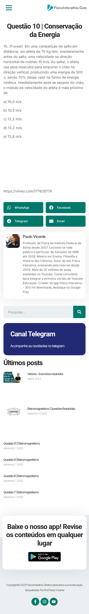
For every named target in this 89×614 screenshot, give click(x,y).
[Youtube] (54, 602)
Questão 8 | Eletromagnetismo (21, 476)
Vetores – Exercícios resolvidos (45, 374)
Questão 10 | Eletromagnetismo (21, 443)
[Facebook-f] (35, 602)
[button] (9, 7)
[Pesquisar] (79, 312)
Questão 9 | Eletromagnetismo (21, 459)
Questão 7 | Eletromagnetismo (21, 492)
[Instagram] (44, 602)
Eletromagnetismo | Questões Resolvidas (51, 408)
